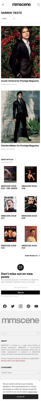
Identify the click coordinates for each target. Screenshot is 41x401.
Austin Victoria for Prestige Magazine (20, 81)
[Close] (39, 380)
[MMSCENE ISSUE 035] (10, 234)
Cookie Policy (32, 392)
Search (38, 333)
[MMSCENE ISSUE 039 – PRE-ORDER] (10, 174)
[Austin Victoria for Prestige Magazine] (20, 52)
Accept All (20, 397)
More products (31, 256)
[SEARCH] (38, 4)
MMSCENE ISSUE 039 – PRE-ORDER (9, 187)
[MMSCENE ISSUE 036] (31, 204)
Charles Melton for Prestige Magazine (20, 145)
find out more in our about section (13, 361)
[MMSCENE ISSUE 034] (31, 234)
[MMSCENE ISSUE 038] (31, 174)
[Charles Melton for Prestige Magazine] (20, 117)
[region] (20, 390)
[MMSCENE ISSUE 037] (10, 204)
